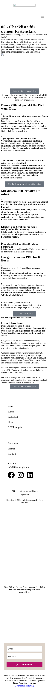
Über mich (13, 443)
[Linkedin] (30, 475)
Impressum (24, 494)
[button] (42, 16)
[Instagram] (20, 475)
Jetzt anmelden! (24, 664)
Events (11, 406)
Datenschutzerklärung (28, 491)
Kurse (11, 411)
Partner (11, 448)
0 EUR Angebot (16, 427)
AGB (14, 491)
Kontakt (12, 453)
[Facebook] (11, 475)
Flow (10, 422)
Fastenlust (13, 416)
